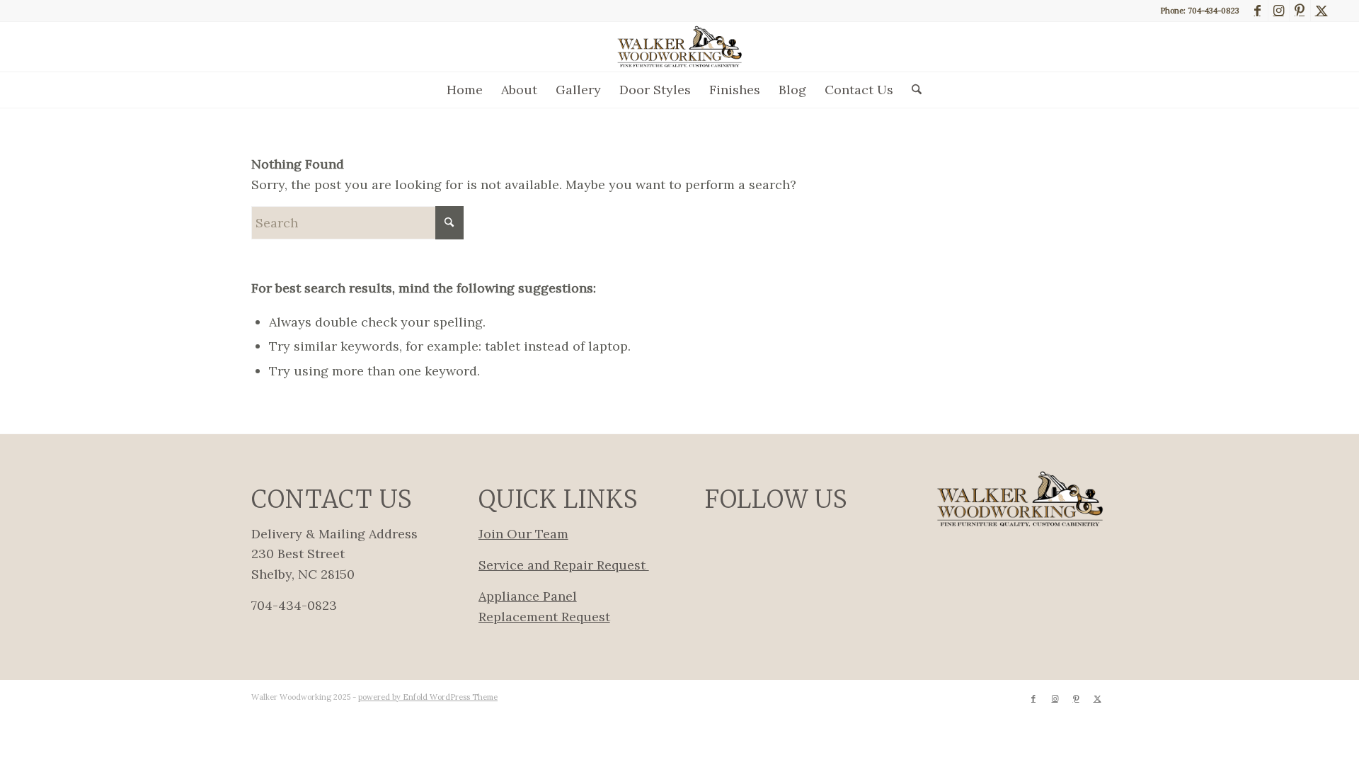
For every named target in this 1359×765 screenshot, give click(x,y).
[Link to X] (1321, 10)
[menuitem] (464, 90)
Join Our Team (523, 534)
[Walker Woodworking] (679, 47)
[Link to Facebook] (1257, 10)
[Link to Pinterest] (1300, 10)
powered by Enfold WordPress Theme (428, 697)
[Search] (912, 90)
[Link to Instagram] (1278, 10)
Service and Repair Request (563, 565)
